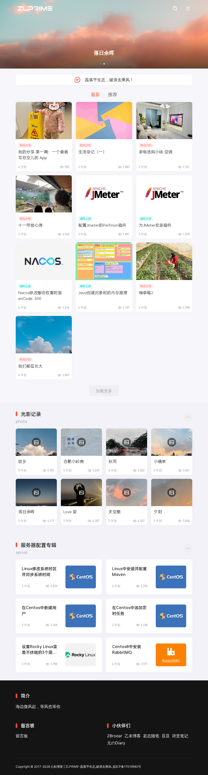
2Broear (114, 735)
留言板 (22, 735)
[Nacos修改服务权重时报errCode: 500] (44, 261)
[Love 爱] (81, 492)
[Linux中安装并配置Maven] (171, 577)
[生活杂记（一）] (104, 120)
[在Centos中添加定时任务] (171, 616)
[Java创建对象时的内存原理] (104, 261)
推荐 (112, 94)
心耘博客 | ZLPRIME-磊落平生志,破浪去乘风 (81, 766)
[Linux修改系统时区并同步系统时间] (80, 577)
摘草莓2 (146, 292)
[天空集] (126, 492)
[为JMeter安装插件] (164, 194)
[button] (100, 63)
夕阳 (158, 511)
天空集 (115, 511)
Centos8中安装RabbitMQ (126, 649)
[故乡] (36, 442)
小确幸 (160, 461)
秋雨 (113, 461)
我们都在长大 (30, 366)
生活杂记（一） (92, 151)
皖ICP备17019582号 (127, 766)
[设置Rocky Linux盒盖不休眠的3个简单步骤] (80, 654)
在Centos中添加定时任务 (129, 610)
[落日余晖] (36, 492)
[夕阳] (171, 492)
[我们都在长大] (44, 334)
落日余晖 (26, 511)
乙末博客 (133, 735)
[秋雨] (126, 442)
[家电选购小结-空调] (164, 120)
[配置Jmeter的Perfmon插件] (104, 194)
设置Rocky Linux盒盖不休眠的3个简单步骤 (39, 649)
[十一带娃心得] (44, 194)
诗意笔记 (180, 735)
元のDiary (116, 742)
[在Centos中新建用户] (80, 616)
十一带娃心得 (30, 225)
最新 (95, 94)
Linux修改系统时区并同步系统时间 (39, 571)
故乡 (22, 461)
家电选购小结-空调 (155, 151)
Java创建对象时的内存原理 (102, 292)
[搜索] (174, 8)
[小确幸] (171, 442)
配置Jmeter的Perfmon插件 (102, 225)
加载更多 (104, 390)
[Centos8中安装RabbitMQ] (171, 654)
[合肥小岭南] (81, 442)
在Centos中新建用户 (39, 610)
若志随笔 (151, 735)
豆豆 (166, 735)
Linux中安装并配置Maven (129, 571)
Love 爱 (70, 511)
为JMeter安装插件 (155, 225)
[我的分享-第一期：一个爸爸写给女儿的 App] (44, 120)
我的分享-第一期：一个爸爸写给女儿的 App (43, 154)
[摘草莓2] (164, 261)
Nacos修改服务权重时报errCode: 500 (40, 295)
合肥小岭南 (73, 461)
